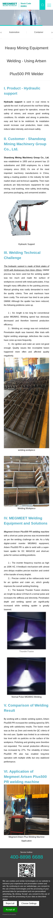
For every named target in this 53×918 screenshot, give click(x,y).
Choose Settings (29, 903)
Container (38, 32)
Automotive (14, 32)
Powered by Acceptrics (9, 914)
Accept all (10, 910)
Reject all (10, 903)
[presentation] (1, 32)
